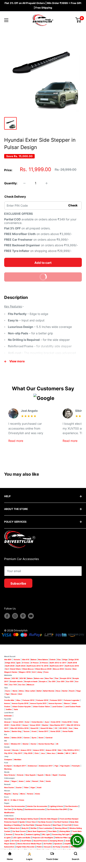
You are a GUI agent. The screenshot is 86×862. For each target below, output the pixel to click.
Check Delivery (15, 196)
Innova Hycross (55, 703)
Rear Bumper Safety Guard (27, 819)
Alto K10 (25, 660)
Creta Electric (37, 722)
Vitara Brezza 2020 (43, 669)
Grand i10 (34, 728)
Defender (8, 716)
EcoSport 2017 (20, 766)
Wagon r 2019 (24, 672)
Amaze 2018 (51, 750)
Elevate (15, 750)
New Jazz (51, 753)
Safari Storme (48, 691)
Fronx (46, 672)
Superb (40, 775)
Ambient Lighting (33, 834)
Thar (56, 678)
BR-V (74, 753)
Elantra (45, 725)
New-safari (30, 691)
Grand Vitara (15, 669)
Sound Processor (41, 841)
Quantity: (10, 183)
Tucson (26, 731)
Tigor (7, 694)
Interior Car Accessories (37, 806)
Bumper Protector (43, 825)
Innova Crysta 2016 (20, 703)
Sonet (41, 738)
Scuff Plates (27, 841)
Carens (27, 738)
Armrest (9, 834)
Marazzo (30, 685)
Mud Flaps (57, 825)
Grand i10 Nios (46, 728)
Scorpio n (43, 681)
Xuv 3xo (21, 685)
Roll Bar (34, 828)
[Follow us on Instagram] (15, 616)
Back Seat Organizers (37, 831)
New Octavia (9, 775)
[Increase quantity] (46, 183)
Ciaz (59, 660)
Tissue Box (19, 834)
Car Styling (18, 809)
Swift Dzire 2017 (56, 666)
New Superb (30, 775)
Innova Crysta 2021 (38, 703)
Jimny (39, 672)
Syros (34, 738)
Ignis (19, 663)
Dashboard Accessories (35, 809)
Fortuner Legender (71, 700)
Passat (35, 781)
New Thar (49, 678)
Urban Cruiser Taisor (41, 706)
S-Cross (25, 663)
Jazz (43, 753)
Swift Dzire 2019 (72, 666)
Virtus (6, 781)
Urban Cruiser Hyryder (21, 706)
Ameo (21, 781)
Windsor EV (15, 744)
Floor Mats (52, 831)
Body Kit (25, 828)
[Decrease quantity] (24, 183)
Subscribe (18, 583)
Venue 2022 (35, 725)
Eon (70, 728)
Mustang (7, 769)
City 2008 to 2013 (70, 750)
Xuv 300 (60, 681)
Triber (26, 787)
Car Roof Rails (28, 825)
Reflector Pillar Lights (64, 838)
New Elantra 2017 (57, 725)
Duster (19, 787)
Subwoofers (9, 847)
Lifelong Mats (64, 831)
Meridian (17, 759)
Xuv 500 (69, 681)
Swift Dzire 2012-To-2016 (37, 666)
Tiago (78, 691)
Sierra (14, 691)
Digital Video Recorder (25, 847)
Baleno (34, 660)
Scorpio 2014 (65, 678)
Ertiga (65, 660)
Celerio (53, 660)
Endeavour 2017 (46, 766)
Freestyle (76, 766)
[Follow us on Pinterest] (23, 616)
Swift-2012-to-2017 (58, 663)
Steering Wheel (61, 828)
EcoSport (8, 766)
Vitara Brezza (28, 669)
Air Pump (56, 847)
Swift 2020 (10, 666)
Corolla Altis (9, 700)
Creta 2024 (15, 725)
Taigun (14, 781)
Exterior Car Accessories (14, 806)
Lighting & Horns (56, 806)
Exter (27, 722)
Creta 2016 (55, 722)
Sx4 (7, 669)
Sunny (15, 794)
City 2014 (8, 753)
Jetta (28, 781)
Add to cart (43, 263)
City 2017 (18, 753)
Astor (6, 744)
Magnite (7, 794)
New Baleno (43, 660)
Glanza (67, 703)
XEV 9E (15, 678)
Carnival (49, 738)
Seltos (6, 738)
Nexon (14, 694)
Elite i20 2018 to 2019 (19, 728)
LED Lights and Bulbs (21, 838)
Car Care (7, 809)
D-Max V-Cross (17, 800)
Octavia (20, 775)
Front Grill (67, 825)
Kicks (37, 794)
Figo (56, 766)
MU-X (6, 800)
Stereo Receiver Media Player (29, 844)
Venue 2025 (18, 722)
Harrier (65, 691)
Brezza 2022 (58, 669)
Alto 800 (7, 660)
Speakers (58, 844)
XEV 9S (23, 678)
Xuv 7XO (13, 685)
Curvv (7, 691)
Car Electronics (71, 806)
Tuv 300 (52, 681)
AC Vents (15, 841)
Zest (20, 694)
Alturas (7, 678)
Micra (22, 794)
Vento (48, 781)
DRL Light (46, 834)
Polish (39, 847)
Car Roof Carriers (61, 822)
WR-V (68, 753)
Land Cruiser (57, 706)
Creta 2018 (66, 722)
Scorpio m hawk (31, 681)
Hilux (18, 700)
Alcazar (7, 722)
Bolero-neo (38, 678)
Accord (7, 750)
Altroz (21, 691)
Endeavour (32, 766)
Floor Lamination (46, 828)
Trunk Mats (77, 831)
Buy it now (27, 278)
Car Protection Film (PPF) (57, 809)
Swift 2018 (72, 663)
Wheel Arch (15, 828)
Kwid (39, 787)
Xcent (34, 731)
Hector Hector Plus (46, 744)
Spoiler (22, 822)
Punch (72, 691)
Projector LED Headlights (43, 838)
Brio (59, 750)
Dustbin (65, 847)
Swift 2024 (20, 666)
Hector (33, 744)
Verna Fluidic (67, 731)
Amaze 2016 (38, 750)
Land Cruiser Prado (73, 706)
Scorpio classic (16, 681)
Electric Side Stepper (49, 819)
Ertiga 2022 (10, 663)
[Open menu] (6, 20)
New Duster (9, 787)
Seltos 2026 (16, 738)
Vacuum (47, 847)
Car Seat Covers (19, 831)
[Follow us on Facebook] (7, 616)
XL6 (33, 672)
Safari (39, 691)
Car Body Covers (45, 822)
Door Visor (31, 822)
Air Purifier (48, 844)
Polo (42, 781)
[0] (78, 20)
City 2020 (28, 753)
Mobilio (60, 753)
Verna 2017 (43, 731)
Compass (8, 759)
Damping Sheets (56, 841)
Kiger (33, 787)
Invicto (68, 669)
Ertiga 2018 (73, 660)
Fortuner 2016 (42, 700)
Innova (7, 703)
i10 (56, 728)
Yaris (16, 709)
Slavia (48, 775)
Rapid (55, 775)
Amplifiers (68, 844)
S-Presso (35, 663)
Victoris (17, 660)
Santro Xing (16, 731)
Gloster (26, 744)
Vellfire (9, 709)
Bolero (30, 678)
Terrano (30, 794)
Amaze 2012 (26, 750)
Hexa (58, 691)
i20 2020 (63, 728)
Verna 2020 (55, 731)
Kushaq (62, 775)
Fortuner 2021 (56, 700)
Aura (47, 722)
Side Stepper (9, 819)
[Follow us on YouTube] (31, 616)
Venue (25, 725)
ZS (57, 744)
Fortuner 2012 (28, 700)
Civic (37, 753)
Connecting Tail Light (60, 834)
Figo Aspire (65, 766)
